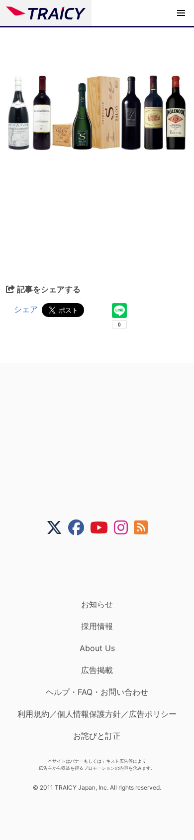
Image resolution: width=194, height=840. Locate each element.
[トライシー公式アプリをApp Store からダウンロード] (103, 567)
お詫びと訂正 (97, 736)
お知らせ (97, 604)
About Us (97, 648)
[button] (181, 13)
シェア (26, 309)
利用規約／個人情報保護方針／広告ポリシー (97, 714)
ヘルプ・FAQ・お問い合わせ (97, 692)
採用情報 (97, 626)
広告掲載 (97, 670)
